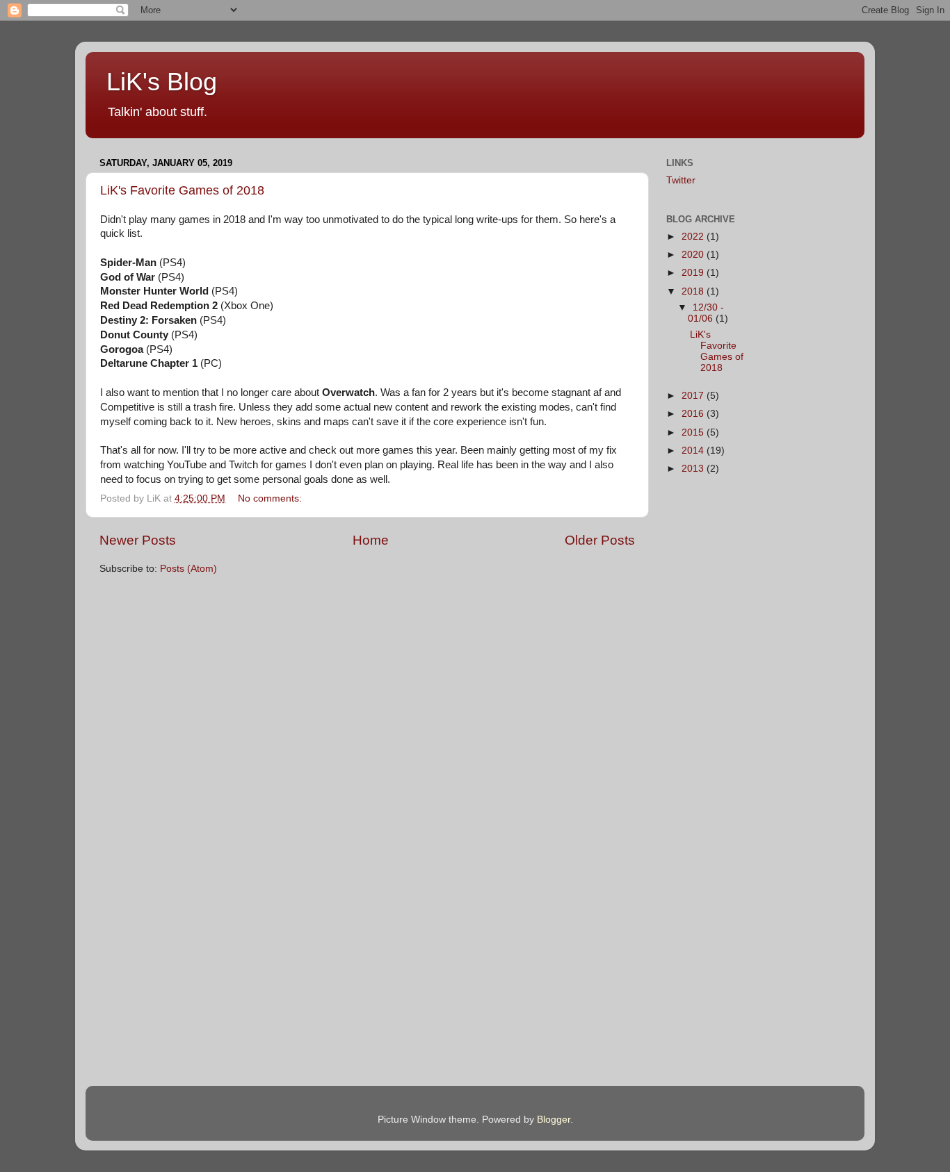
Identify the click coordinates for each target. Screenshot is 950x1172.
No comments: (271, 498)
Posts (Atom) (188, 568)
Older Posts (600, 540)
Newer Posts (137, 540)
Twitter (680, 180)
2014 (694, 450)
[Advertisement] (824, 417)
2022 (694, 236)
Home (371, 540)
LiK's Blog (161, 81)
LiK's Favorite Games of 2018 (182, 190)
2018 (694, 291)
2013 (694, 468)
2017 (694, 395)
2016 (694, 413)
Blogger (553, 1119)
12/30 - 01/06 (706, 313)
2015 (694, 432)
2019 (694, 272)
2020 (694, 254)
